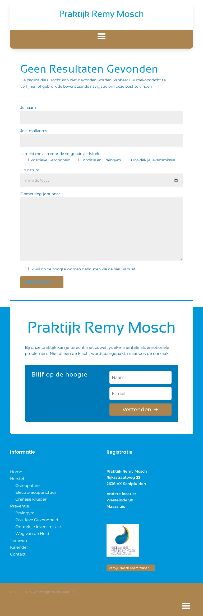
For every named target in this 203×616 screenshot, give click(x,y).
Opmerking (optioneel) (41, 193)
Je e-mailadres (33, 130)
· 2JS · (75, 592)
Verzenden (38, 282)
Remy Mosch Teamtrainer (129, 568)
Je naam (28, 107)
